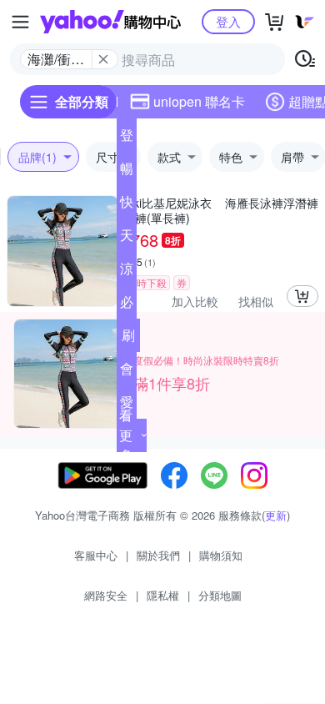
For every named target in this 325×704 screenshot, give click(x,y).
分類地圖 (220, 595)
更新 (276, 515)
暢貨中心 (126, 171)
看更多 (125, 435)
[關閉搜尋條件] (103, 59)
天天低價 (126, 238)
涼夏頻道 (126, 272)
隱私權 (163, 595)
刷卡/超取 (128, 338)
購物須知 (220, 555)
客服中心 (96, 555)
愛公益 (126, 405)
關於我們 (158, 555)
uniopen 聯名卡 (199, 101)
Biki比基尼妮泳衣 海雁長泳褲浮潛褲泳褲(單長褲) (220, 210)
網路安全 (106, 595)
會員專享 (126, 372)
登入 (228, 21)
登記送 (126, 138)
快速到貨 (126, 205)
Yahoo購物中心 (110, 21)
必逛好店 (126, 305)
